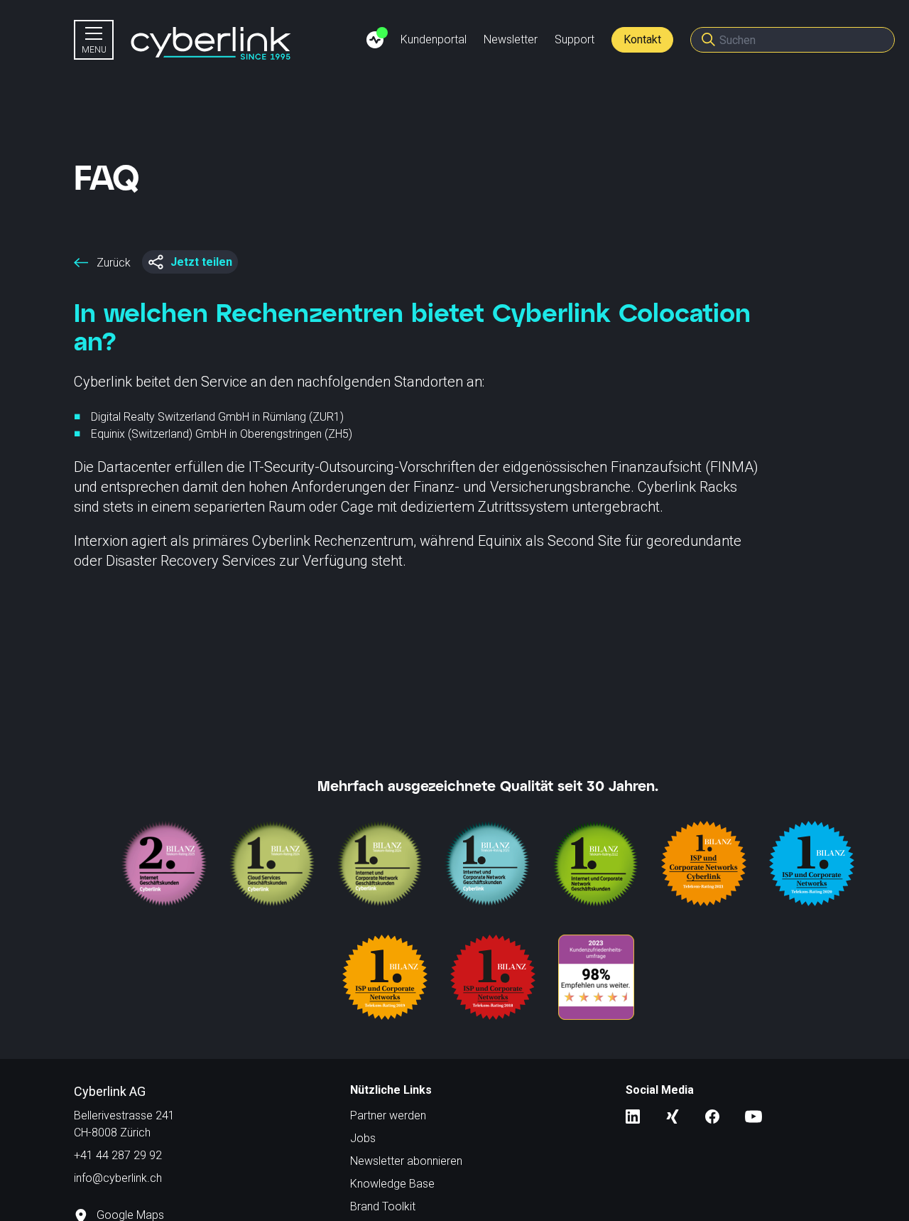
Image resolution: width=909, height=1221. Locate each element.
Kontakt (642, 39)
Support (574, 39)
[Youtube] (753, 1115)
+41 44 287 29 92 (118, 1155)
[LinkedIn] (633, 1115)
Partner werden (388, 1115)
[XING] (672, 1115)
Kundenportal (434, 39)
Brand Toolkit (382, 1206)
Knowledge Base (392, 1183)
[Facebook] (712, 1115)
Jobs (363, 1138)
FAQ (107, 176)
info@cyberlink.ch (118, 1178)
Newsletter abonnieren (406, 1161)
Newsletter (511, 39)
